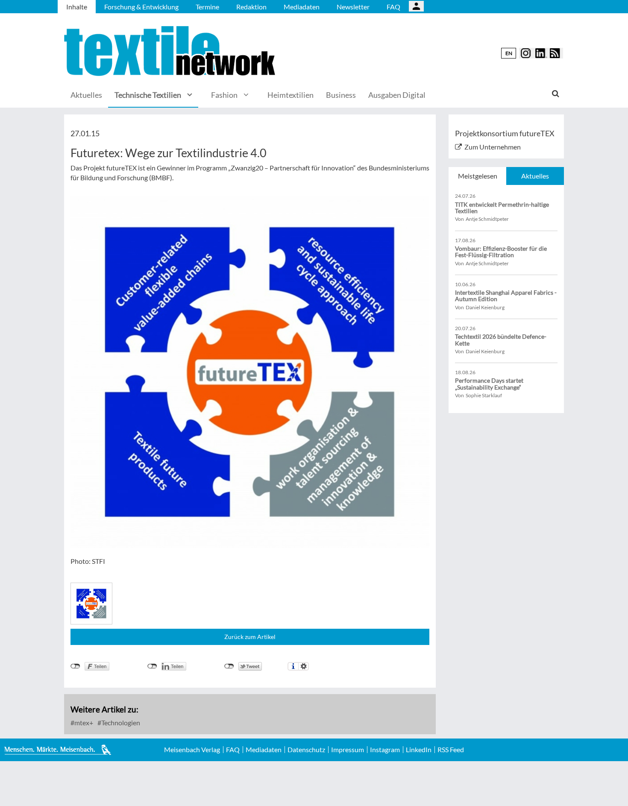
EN (508, 53)
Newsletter (353, 7)
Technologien (120, 722)
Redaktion (251, 7)
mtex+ (83, 722)
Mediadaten (302, 7)
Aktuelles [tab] (535, 176)
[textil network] (171, 51)
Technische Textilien (147, 95)
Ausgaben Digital (397, 95)
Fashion (224, 95)
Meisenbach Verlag (192, 749)
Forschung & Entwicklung (141, 7)
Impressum (347, 749)
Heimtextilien (290, 95)
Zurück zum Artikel (250, 636)
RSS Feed (450, 749)
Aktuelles (86, 95)
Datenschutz (306, 749)
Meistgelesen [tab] (477, 176)
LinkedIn (418, 749)
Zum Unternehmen (492, 147)
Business (341, 95)
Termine (207, 7)
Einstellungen (303, 666)
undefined (152, 666)
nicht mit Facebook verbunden (75, 666)
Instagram (385, 749)
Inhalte (76, 7)
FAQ (393, 7)
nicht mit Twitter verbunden (229, 666)
